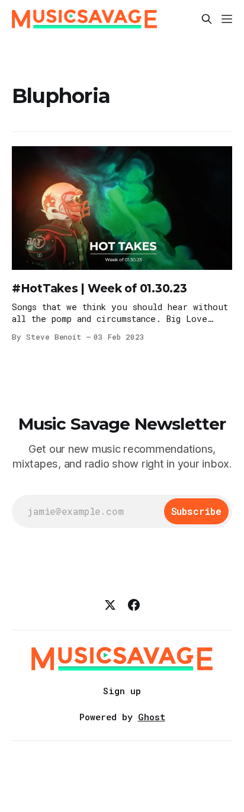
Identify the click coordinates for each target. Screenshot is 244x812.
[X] (110, 605)
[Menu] (226, 18)
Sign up (122, 691)
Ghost (151, 717)
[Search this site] (206, 18)
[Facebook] (134, 605)
